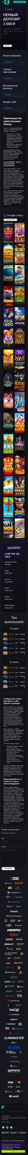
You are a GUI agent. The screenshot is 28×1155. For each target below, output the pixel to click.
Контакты (5, 1122)
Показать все (10, 219)
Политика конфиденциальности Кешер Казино (14, 1118)
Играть (7, 45)
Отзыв (4, 846)
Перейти (8, 62)
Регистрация (20, 2)
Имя (3, 838)
